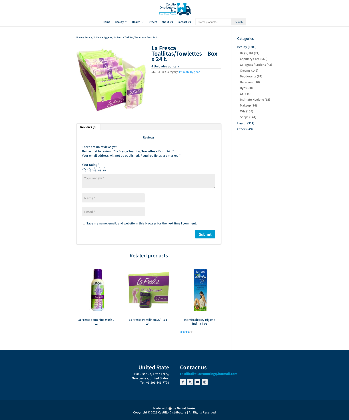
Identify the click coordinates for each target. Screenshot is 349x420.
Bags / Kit (246, 53)
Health (136, 22)
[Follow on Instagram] (205, 382)
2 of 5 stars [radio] (89, 169)
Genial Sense (186, 408)
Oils (242, 111)
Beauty (119, 22)
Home (106, 22)
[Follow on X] (190, 382)
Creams (245, 70)
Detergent (247, 82)
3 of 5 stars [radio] (94, 169)
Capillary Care (250, 59)
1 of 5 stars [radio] (84, 169)
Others (153, 22)
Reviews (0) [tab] (88, 127)
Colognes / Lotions (253, 64)
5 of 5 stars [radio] (104, 169)
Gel (242, 93)
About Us (167, 22)
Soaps (244, 117)
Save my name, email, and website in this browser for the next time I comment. (141, 223)
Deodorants (248, 76)
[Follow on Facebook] (183, 382)
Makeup (245, 105)
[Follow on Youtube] (197, 382)
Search (239, 22)
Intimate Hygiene (103, 37)
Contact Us (184, 22)
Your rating (90, 164)
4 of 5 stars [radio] (99, 169)
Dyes (243, 88)
